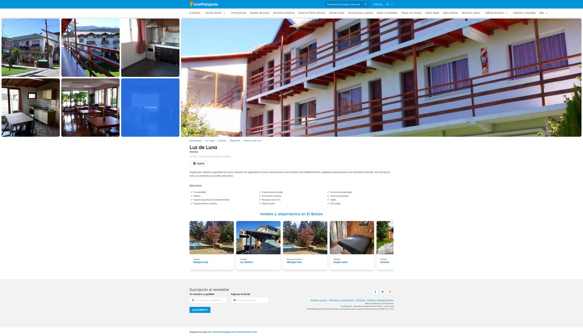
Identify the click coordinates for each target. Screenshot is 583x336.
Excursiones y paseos (360, 12)
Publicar (378, 4)
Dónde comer (337, 12)
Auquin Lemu (340, 262)
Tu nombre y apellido (201, 294)
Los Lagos (210, 140)
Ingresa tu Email (240, 294)
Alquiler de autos (259, 12)
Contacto (360, 300)
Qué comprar (450, 12)
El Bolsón (194, 12)
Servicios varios (471, 12)
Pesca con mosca (411, 12)
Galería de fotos (494, 12)
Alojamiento (235, 140)
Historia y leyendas (525, 12)
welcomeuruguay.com (224, 332)
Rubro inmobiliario (387, 12)
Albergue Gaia (200, 262)
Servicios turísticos (284, 12)
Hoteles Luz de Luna (252, 140)
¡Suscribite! (200, 309)
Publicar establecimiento (380, 300)
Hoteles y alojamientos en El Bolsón (291, 214)
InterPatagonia (195, 140)
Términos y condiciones (341, 300)
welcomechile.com (247, 332)
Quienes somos (318, 300)
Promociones (238, 12)
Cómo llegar (432, 12)
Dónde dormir (214, 12)
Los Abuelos (246, 262)
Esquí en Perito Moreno (311, 12)
